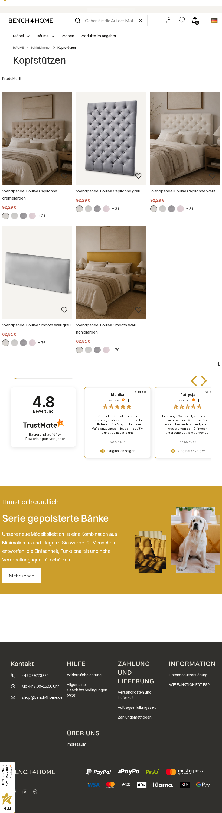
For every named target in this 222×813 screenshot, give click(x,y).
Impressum (76, 744)
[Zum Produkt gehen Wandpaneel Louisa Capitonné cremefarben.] (37, 138)
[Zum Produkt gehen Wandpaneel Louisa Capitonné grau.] (111, 138)
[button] (78, 20)
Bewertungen (45, 436)
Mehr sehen (21, 576)
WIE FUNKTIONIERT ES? (189, 684)
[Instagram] (25, 792)
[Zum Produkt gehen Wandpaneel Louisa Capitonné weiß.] (185, 138)
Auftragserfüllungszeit (137, 707)
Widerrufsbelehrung (84, 674)
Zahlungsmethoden (135, 717)
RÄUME (18, 47)
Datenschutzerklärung (188, 674)
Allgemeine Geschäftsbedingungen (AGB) (87, 690)
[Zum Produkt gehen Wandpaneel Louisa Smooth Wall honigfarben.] (111, 272)
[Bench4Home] (35, 792)
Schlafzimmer (41, 47)
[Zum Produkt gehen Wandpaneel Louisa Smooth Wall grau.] (37, 272)
